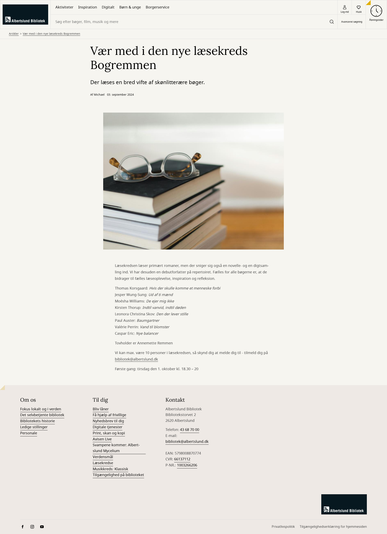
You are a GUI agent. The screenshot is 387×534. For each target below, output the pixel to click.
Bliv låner (101, 409)
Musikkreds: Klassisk (110, 469)
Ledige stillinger (34, 427)
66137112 (182, 459)
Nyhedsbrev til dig (108, 421)
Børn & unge (130, 7)
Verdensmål (103, 457)
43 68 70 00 (189, 429)
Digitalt (108, 7)
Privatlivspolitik (283, 526)
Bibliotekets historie (37, 421)
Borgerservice (157, 7)
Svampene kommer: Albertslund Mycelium (116, 448)
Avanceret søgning (351, 22)
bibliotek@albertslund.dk (136, 359)
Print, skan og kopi (109, 433)
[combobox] (194, 22)
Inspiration (87, 7)
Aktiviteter (64, 7)
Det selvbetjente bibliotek (42, 415)
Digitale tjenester (107, 427)
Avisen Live (102, 439)
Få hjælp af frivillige (109, 415)
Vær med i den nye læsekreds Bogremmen (51, 34)
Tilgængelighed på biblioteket (118, 475)
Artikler (14, 34)
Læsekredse (103, 463)
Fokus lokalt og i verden (40, 409)
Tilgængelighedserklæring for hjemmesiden (333, 526)
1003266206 (187, 465)
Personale (28, 433)
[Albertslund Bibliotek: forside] (25, 14)
